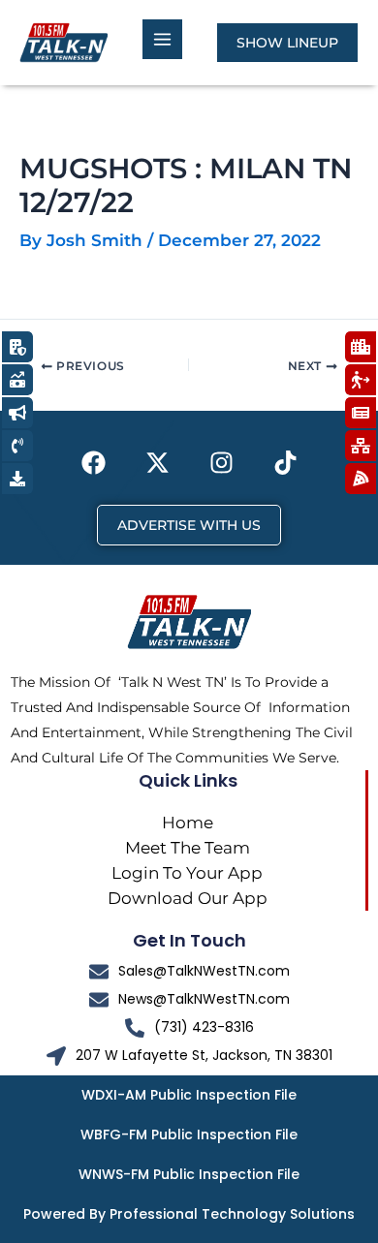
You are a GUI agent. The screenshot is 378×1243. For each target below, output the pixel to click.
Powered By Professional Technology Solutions (189, 1214)
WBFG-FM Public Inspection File (189, 1134)
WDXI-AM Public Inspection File (189, 1094)
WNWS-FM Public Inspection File (189, 1174)
